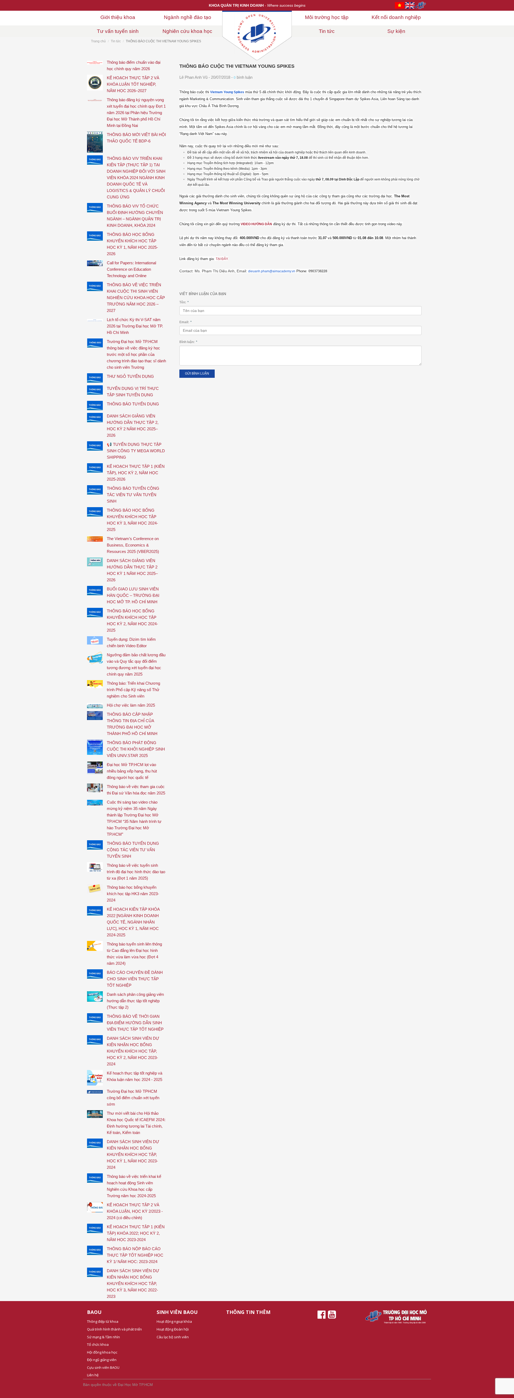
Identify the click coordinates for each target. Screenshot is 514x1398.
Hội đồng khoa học (102, 1352)
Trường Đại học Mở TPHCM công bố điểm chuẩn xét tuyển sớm (133, 1097)
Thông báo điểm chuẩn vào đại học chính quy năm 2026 (133, 65)
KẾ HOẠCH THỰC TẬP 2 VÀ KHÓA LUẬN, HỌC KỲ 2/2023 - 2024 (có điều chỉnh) (135, 1211)
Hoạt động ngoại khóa (174, 1321)
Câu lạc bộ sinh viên (173, 1337)
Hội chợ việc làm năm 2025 (131, 705)
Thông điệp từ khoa (102, 1321)
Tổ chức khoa (98, 1344)
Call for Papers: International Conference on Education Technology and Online (131, 269)
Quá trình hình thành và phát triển (114, 1329)
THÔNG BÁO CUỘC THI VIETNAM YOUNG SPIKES (236, 66)
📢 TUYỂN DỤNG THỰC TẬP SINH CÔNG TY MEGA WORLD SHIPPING (136, 450)
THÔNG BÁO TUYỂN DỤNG (133, 404)
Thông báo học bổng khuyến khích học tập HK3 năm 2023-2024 (133, 893)
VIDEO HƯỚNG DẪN (256, 224)
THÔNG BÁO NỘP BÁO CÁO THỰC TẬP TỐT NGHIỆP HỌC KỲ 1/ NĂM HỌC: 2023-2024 (135, 1255)
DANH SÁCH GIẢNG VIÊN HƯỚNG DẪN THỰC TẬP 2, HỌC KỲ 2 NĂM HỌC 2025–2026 (132, 426)
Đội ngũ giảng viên (101, 1359)
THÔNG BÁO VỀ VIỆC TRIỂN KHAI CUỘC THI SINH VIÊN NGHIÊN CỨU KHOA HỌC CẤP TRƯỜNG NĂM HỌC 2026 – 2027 (136, 297)
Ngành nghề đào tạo (187, 17)
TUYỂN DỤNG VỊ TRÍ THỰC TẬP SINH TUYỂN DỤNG (133, 391)
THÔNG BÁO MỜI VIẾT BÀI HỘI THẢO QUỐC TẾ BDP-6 (136, 137)
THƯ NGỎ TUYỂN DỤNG (130, 376)
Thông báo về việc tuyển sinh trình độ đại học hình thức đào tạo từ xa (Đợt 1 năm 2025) (136, 871)
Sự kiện (396, 31)
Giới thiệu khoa (117, 17)
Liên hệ (93, 1375)
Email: (185, 322)
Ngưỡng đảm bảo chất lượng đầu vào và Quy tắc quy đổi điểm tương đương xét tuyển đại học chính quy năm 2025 (136, 664)
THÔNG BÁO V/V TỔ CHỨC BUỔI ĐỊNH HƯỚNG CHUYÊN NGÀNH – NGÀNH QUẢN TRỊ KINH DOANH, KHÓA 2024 (135, 216)
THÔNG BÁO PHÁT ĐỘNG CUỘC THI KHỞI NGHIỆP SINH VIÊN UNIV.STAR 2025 (136, 749)
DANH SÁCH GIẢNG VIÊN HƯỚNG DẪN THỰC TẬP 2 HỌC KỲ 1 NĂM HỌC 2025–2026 (132, 570)
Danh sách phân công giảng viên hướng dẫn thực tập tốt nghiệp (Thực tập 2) (135, 1000)
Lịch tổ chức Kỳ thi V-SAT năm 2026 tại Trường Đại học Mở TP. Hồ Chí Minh (135, 326)
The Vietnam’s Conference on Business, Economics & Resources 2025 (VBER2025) (133, 545)
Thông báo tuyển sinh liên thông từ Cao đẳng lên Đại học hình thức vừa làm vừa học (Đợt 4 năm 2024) (134, 954)
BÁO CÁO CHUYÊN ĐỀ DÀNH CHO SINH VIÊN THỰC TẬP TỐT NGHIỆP (135, 979)
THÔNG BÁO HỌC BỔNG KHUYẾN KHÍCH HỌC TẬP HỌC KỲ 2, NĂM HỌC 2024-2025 (132, 620)
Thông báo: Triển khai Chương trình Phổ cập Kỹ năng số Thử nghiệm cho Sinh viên (133, 689)
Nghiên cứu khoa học (187, 31)
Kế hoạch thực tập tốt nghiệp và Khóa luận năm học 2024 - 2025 (134, 1076)
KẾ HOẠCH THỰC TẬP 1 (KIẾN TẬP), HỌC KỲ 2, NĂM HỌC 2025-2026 (136, 472)
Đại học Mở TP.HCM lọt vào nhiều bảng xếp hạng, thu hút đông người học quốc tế (132, 771)
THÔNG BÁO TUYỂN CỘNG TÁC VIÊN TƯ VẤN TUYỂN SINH (133, 494)
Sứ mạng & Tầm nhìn (103, 1337)
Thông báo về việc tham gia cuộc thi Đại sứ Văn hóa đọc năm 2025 (136, 789)
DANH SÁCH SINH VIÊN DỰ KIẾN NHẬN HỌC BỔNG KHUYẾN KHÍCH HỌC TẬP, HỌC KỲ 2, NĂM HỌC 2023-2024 (133, 1051)
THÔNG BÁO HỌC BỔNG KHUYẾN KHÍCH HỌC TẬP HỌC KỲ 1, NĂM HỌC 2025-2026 (132, 244)
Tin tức (327, 31)
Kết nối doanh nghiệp (396, 17)
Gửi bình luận (197, 373)
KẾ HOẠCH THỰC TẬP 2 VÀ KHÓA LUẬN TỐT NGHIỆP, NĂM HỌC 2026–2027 (133, 84)
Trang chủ (98, 41)
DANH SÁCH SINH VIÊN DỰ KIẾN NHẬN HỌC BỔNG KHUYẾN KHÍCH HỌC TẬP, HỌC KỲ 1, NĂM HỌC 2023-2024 (133, 1154)
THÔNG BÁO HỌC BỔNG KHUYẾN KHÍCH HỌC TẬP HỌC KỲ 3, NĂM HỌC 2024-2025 (132, 520)
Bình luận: (188, 342)
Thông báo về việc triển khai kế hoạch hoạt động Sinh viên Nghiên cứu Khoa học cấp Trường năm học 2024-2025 (134, 1186)
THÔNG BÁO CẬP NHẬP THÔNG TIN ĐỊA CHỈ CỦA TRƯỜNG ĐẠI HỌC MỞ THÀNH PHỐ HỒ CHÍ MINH (132, 724)
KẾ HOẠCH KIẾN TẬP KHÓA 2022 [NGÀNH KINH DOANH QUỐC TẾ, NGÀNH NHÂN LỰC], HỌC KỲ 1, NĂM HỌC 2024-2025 (133, 922)
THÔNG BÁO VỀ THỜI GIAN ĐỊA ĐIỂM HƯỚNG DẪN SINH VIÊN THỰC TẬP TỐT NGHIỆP (135, 1022)
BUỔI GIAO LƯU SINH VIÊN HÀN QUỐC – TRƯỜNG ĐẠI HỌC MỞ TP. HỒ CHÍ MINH (133, 595)
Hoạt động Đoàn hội (173, 1329)
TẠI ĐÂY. (222, 259)
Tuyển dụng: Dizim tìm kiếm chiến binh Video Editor (131, 642)
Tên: (184, 302)
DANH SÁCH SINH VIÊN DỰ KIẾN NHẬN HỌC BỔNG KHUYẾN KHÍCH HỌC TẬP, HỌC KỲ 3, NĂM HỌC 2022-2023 (133, 1283)
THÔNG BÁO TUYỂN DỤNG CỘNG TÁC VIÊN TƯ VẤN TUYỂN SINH (133, 849)
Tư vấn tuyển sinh (118, 31)
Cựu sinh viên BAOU (103, 1367)
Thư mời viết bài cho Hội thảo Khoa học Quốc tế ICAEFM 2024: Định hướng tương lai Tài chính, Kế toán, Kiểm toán (136, 1123)
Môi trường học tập (327, 17)
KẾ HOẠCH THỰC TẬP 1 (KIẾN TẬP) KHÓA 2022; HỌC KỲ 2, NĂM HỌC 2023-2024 (136, 1233)
